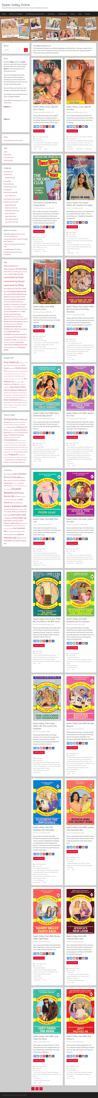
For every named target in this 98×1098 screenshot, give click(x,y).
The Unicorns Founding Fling (41, 553)
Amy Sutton (79, 345)
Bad (40, 461)
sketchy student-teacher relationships (13, 324)
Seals (48, 1080)
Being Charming (18, 424)
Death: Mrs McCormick (73, 657)
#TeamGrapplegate (9, 269)
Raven (52, 418)
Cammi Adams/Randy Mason (41, 344)
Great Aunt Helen (49, 657)
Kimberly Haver (56, 243)
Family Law (41, 249)
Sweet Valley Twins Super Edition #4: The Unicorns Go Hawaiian (45, 726)
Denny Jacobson (78, 238)
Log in (5, 152)
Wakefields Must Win (20, 345)
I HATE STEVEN (13, 306)
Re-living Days (24, 449)
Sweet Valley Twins (40, 336)
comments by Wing (14, 285)
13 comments (72, 139)
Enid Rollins (18, 496)
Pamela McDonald (42, 874)
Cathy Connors (54, 449)
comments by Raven (14, 281)
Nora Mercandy (22, 392)
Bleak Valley (7, 171)
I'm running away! (14, 304)
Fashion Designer (11, 442)
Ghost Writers (8, 184)
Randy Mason (55, 342)
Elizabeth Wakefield (53, 143)
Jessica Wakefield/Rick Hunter (42, 455)
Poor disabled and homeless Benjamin (11, 397)
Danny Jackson (8, 373)
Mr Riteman (50, 245)
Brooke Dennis (17, 480)
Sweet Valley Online (16, 5)
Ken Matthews (88, 763)
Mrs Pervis (36, 561)
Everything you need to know (35, 14)
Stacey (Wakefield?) (45, 661)
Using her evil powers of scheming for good (45, 348)
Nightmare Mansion (11, 210)
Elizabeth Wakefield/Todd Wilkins (76, 457)
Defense (74, 667)
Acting (69, 357)
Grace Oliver (88, 761)
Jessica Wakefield (38, 145)
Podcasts (6, 189)
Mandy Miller (74, 349)
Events (73, 14)
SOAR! (69, 553)
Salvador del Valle (38, 147)
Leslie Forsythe (17, 381)
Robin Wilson (24, 400)
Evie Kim (23, 496)
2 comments (72, 445)
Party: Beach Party (38, 447)
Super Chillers (72, 339)
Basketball (7, 422)
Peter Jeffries (36, 247)
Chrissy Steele (16, 371)
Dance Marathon (38, 141)
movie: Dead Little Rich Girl (74, 343)
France (17, 442)
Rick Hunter (44, 247)
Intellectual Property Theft (16, 447)
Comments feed (9, 157)
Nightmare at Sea (10, 208)
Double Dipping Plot (18, 291)
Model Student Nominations (41, 868)
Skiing (20, 454)
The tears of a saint (10, 340)
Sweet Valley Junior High (41, 136)
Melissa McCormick (50, 559)
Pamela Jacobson (8, 395)
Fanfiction (6, 174)
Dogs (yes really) (38, 563)
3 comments (72, 234)
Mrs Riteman (57, 245)
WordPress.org (8, 160)
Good (35, 149)
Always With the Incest (10, 271)
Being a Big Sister (11, 424)
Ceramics (6, 437)
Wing (52, 112)
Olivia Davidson (18, 531)
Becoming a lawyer (15, 422)
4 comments (72, 551)
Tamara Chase (21, 538)
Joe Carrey (18, 378)
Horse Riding (23, 445)
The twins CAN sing (8, 342)
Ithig (23, 447)
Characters (51, 14)
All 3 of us (20, 140)
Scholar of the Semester (40, 340)
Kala (22, 378)
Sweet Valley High (9, 192)
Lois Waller (14, 384)
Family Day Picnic (38, 241)
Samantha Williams (8, 402)
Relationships (63, 14)
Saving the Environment (40, 1080)
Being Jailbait (12, 427)
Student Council (12, 457)
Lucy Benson (54, 1074)
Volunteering (53, 553)
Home (4, 14)
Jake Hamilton (48, 451)
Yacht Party (70, 861)
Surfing (18, 457)
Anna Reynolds (38, 449)
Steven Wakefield (78, 353)
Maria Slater (81, 349)
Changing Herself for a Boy (14, 437)
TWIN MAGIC (8, 345)
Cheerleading (10, 440)
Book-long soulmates (16, 274)
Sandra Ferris (22, 402)
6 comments (72, 970)
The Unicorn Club (40, 237)
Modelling (13, 449)
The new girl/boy (21, 337)
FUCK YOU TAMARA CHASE (11, 302)
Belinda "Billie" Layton (17, 365)
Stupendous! (70, 149)
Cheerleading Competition (74, 757)
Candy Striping (15, 432)
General (6, 181)
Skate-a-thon (70, 972)
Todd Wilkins (74, 765)
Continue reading (38, 131)
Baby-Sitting (21, 419)
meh (77, 253)
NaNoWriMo (8, 177)
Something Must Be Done (13, 326)
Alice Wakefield (71, 141)
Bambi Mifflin (37, 764)
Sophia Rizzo (11, 404)
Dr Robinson (44, 1072)
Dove (86, 112)
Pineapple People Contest (53, 762)
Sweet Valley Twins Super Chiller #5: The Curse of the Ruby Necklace (80, 309)
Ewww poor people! (14, 297)
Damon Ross (44, 143)
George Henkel (17, 376)
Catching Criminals (17, 435)
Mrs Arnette (83, 453)
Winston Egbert (82, 765)
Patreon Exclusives (74, 136)
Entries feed (7, 154)
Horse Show (37, 1070)
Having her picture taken (14, 445)
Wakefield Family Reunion (49, 655)
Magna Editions (9, 205)
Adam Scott (37, 1072)
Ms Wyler (10, 528)
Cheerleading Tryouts (87, 757)
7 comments (38, 239)
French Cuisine (22, 442)
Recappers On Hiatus (14, 249)
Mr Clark (91, 559)
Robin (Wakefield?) (72, 355)
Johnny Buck (20, 509)
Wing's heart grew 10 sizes (11, 347)
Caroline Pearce (38, 970)
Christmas (36, 762)
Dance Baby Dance (9, 288)
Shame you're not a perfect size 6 (15, 321)
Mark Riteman (43, 245)
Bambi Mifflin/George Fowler (41, 770)
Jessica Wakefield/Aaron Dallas (80, 246)
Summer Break (38, 655)
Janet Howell (75, 240)
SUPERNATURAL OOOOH (11, 329)
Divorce (36, 249)
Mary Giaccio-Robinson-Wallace (41, 768)
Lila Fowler (36, 245)
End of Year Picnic (72, 236)
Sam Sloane (15, 402)
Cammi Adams (38, 342)
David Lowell (37, 555)
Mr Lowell (58, 559)
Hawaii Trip (42, 762)
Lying (68, 250)
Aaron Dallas (70, 238)
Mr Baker (86, 559)
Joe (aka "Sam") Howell (87, 451)
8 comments (72, 1068)
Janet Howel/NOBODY (73, 244)
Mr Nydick (52, 872)
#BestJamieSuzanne (11, 266)
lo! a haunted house (16, 309)
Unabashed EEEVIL (11, 460)
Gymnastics (6, 445)
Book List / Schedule (16, 14)
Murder (19, 449)
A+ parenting (21, 269)
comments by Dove (14, 277)
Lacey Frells (54, 145)
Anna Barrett (22, 362)
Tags (79, 14)
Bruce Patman (77, 759)
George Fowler (37, 557)
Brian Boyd (12, 368)
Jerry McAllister (18, 502)
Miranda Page (16, 392)
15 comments (38, 338)
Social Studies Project (39, 968)
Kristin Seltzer (46, 145)
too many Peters (18, 342)
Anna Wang (37, 143)
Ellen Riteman (37, 243)
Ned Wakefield (75, 145)
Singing (13, 454)
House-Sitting (7, 447)
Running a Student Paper (9, 451)
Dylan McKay (11, 376)
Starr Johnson (17, 404)
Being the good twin (10, 430)
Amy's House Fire (71, 1070)
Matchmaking (8, 449)
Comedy (40, 978)
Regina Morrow (23, 397)
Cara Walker (16, 483)
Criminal (69, 667)
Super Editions (72, 232)
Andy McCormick (71, 659)
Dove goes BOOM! (10, 294)
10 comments (39, 139)
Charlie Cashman (86, 759)
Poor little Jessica (15, 316)
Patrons (87, 14)
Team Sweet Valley (10, 219)
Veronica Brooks (86, 455)
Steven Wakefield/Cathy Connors (47, 457)
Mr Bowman (46, 872)
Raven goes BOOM (22, 319)
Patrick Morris (24, 395)
